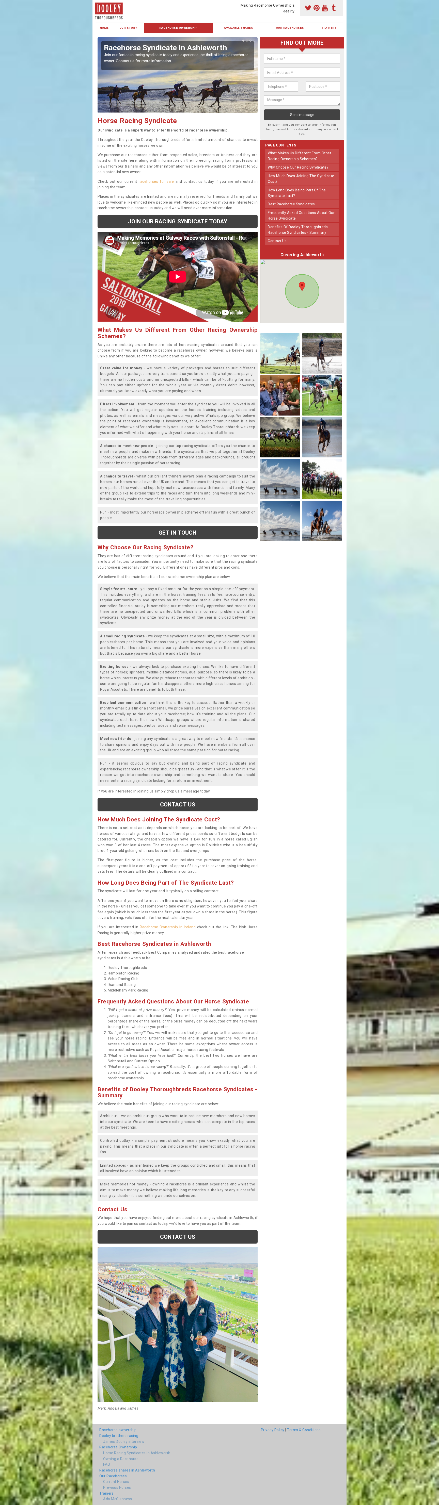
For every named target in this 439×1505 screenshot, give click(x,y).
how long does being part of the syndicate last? (297, 193)
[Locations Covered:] (99, 4)
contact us (277, 241)
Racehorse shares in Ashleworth (127, 1470)
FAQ (106, 1464)
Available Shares (238, 27)
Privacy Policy (273, 1430)
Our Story (128, 27)
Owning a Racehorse (120, 1459)
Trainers (329, 27)
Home (104, 27)
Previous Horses (117, 1487)
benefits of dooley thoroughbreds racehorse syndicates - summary (298, 230)
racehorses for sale (156, 181)
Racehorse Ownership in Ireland (168, 927)
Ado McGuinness (117, 1499)
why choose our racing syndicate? (298, 167)
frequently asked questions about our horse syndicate (301, 215)
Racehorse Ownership (178, 27)
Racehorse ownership (118, 1430)
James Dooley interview (123, 1442)
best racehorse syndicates (291, 204)
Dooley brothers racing (118, 1436)
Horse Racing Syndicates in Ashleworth (136, 1453)
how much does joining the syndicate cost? (301, 179)
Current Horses (116, 1482)
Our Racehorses (290, 27)
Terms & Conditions (304, 1430)
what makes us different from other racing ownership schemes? (299, 156)
